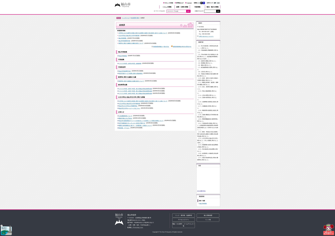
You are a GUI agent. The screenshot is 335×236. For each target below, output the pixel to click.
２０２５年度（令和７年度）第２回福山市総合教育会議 (135, 88)
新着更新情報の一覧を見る (161, 46)
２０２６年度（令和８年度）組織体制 (130, 63)
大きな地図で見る (201, 190)
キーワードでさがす (159, 11)
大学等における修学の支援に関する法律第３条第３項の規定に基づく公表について (143, 33)
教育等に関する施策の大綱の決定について (131, 43)
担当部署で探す (135, 18)
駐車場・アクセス (124, 128)
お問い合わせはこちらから (206, 36)
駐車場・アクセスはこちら (135, 227)
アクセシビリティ (183, 219)
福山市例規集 (122, 38)
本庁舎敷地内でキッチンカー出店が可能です (132, 123)
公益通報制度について (125, 116)
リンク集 (208, 219)
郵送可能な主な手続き (125, 118)
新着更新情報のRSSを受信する (182, 46)
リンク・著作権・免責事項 (183, 215)
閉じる (2, 226)
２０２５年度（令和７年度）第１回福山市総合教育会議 (135, 91)
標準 (215, 3)
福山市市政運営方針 (124, 40)
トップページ (125, 18)
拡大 (218, 3)
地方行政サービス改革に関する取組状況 (131, 73)
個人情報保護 (208, 215)
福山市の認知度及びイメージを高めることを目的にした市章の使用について (141, 120)
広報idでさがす (199, 11)
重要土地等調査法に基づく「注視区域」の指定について (135, 125)
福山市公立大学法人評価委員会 (128, 106)
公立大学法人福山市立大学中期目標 (129, 35)
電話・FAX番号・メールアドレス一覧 (183, 225)
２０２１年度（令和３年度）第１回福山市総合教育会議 (135, 93)
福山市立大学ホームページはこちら (129, 108)
